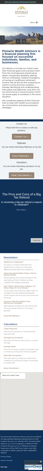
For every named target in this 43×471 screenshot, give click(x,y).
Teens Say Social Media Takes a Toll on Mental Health (20, 274)
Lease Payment (10, 329)
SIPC (26, 441)
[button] (34, 22)
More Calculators (12, 368)
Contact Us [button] (20, 136)
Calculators (10, 324)
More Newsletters (12, 316)
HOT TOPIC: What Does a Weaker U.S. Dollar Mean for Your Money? (20, 287)
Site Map (4, 467)
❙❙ (24, 41)
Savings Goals (10, 347)
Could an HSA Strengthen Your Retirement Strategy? (17, 302)
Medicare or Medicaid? (13, 262)
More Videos (21, 210)
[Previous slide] (2, 37)
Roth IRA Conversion (13, 355)
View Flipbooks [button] (20, 156)
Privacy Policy (6, 457)
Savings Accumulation (13, 338)
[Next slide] (40, 37)
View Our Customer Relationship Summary (20, 2)
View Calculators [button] (20, 175)
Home (3, 460)
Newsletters (11, 257)
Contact (9, 460)
